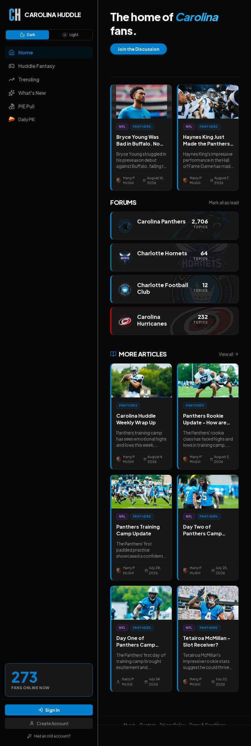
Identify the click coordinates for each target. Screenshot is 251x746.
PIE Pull (26, 106)
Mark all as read (224, 202)
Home (25, 52)
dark (31, 34)
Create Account (53, 723)
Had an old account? (52, 736)
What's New (32, 93)
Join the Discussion (138, 49)
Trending (28, 79)
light (74, 34)
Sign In (52, 710)
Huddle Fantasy (36, 66)
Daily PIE (26, 119)
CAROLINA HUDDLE (52, 14)
